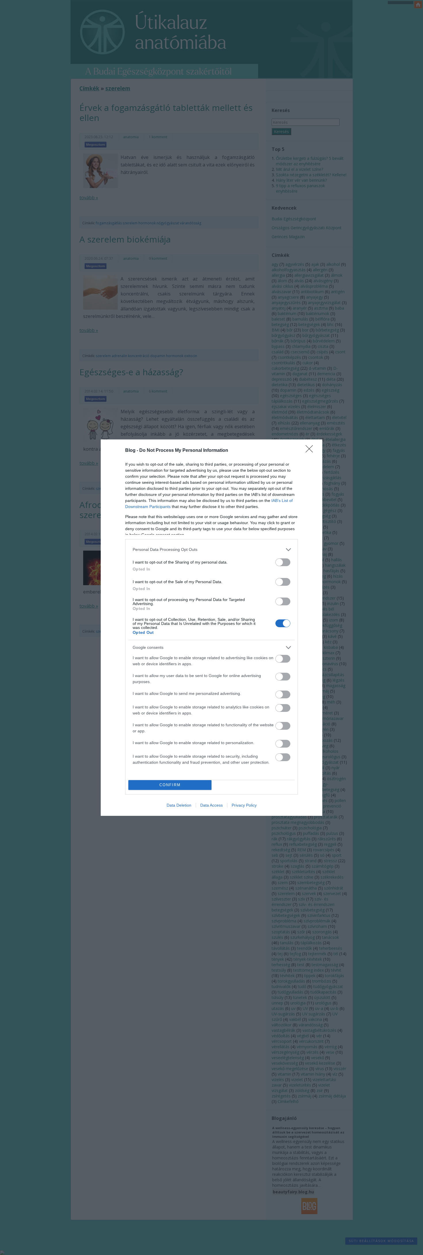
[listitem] (211, 550)
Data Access (211, 805)
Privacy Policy (244, 805)
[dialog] (211, 627)
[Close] (311, 450)
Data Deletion (179, 805)
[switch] (282, 562)
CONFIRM (170, 785)
